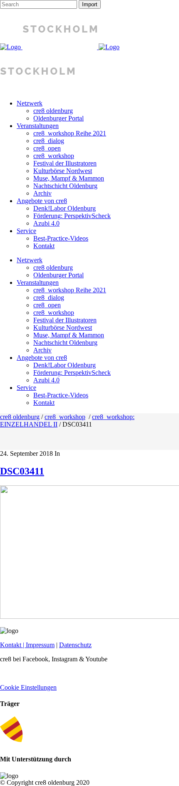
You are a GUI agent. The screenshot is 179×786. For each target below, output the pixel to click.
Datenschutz (75, 644)
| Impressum (38, 644)
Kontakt (10, 644)
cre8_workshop (65, 416)
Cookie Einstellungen (28, 687)
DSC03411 (22, 471)
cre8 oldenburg (20, 416)
